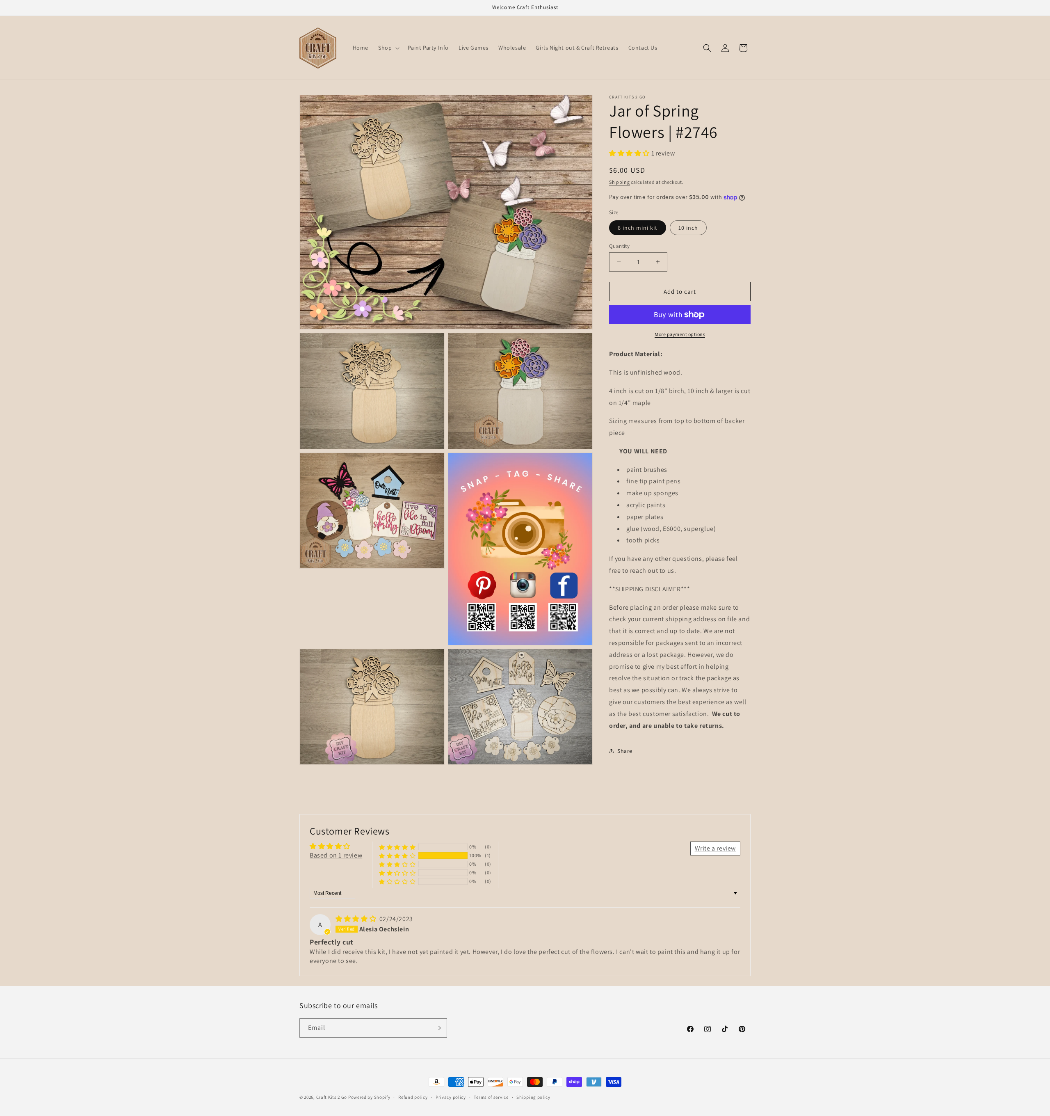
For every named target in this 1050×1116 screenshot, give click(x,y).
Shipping (619, 181)
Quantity (619, 245)
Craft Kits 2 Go (331, 1097)
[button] (388, 47)
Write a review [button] (715, 848)
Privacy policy (451, 1097)
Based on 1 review (336, 855)
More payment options (680, 334)
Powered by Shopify (369, 1097)
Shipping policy (533, 1097)
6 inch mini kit (637, 227)
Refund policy (412, 1097)
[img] (357, 919)
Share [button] (624, 751)
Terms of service (491, 1097)
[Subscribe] (438, 1028)
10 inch (688, 227)
